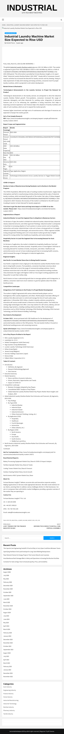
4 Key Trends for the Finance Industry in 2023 (14, 526)
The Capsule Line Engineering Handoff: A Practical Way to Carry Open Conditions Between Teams (31, 548)
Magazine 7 (43, 731)
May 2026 (6, 579)
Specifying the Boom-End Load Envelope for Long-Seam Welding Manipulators (26, 552)
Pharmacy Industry (9, 710)
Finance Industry (8, 694)
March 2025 (6, 602)
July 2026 (6, 575)
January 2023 (7, 670)
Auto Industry (7, 687)
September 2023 (8, 650)
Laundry (20, 520)
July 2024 (6, 616)
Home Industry (7, 697)
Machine (25, 520)
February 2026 (7, 582)
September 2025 (8, 596)
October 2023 (7, 646)
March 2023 (6, 663)
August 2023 (7, 653)
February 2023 (7, 666)
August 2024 (7, 612)
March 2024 (6, 629)
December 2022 (8, 673)
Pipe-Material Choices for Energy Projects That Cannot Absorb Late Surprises (26, 555)
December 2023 (8, 639)
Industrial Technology (9, 704)
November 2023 (8, 643)
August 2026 (7, 572)
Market (30, 520)
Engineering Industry (9, 690)
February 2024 (7, 633)
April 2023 (6, 660)
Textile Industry (8, 714)
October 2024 (7, 609)
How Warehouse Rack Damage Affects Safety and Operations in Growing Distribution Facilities (31, 558)
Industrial (32, 7)
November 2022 (8, 676)
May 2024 (6, 623)
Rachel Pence (10, 43)
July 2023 (6, 656)
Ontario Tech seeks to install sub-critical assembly (47, 526)
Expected (8, 520)
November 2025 (8, 589)
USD (39, 520)
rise (33, 520)
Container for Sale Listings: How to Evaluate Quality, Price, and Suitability (25, 562)
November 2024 (8, 606)
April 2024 (6, 626)
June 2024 (6, 619)
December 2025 (8, 585)
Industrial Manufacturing (10, 700)
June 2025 (6, 599)
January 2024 (7, 636)
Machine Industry (11, 33)
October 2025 (7, 592)
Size (36, 520)
